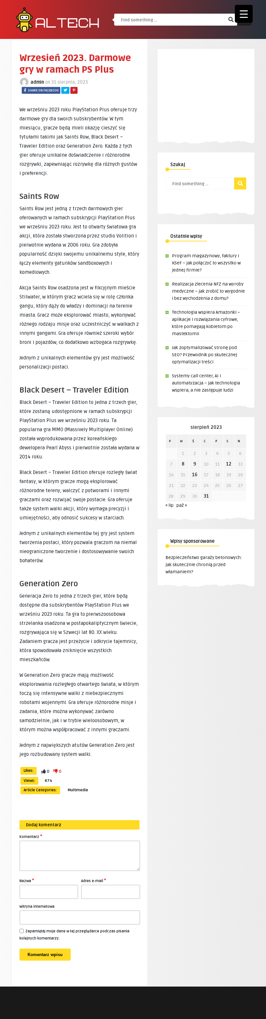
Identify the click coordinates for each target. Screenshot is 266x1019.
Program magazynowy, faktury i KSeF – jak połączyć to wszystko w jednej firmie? (206, 263)
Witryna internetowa (36, 906)
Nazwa (26, 880)
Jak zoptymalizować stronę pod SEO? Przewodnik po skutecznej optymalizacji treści (204, 355)
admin (37, 82)
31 (206, 496)
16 (194, 475)
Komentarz (30, 836)
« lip (169, 505)
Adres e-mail (93, 880)
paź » (181, 505)
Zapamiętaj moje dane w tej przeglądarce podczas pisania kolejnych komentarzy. (74, 934)
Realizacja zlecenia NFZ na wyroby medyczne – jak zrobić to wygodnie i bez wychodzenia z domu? (208, 291)
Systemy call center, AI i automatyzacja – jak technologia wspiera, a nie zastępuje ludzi (206, 383)
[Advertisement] (215, 89)
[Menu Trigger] (244, 14)
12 (228, 464)
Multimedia (77, 790)
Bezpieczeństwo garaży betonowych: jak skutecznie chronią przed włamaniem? (203, 565)
